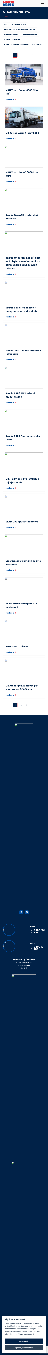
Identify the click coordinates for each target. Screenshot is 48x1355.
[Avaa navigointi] (42, 3)
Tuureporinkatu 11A (24, 962)
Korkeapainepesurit (29, 34)
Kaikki (6, 24)
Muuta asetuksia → (26, 1334)
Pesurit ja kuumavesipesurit (16, 45)
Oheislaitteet (38, 45)
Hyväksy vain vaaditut (24, 1348)
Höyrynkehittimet (12, 40)
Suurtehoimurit (19, 24)
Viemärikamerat (11, 34)
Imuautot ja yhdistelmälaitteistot (20, 29)
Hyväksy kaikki (24, 1341)
